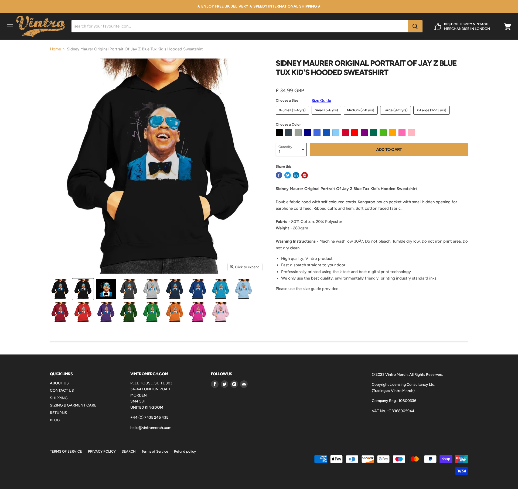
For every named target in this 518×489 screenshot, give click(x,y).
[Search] (415, 26)
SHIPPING (59, 398)
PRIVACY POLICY (102, 451)
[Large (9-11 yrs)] (396, 115)
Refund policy (185, 451)
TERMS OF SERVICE (66, 451)
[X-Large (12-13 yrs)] (432, 115)
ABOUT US (59, 383)
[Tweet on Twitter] (287, 175)
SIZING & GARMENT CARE (73, 405)
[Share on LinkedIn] (296, 175)
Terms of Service (155, 451)
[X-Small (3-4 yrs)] (293, 115)
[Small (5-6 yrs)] (327, 115)
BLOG (55, 420)
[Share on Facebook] (279, 175)
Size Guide (321, 100)
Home (55, 49)
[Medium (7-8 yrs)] (361, 115)
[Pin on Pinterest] (304, 175)
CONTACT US (62, 390)
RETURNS (58, 413)
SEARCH (129, 451)
